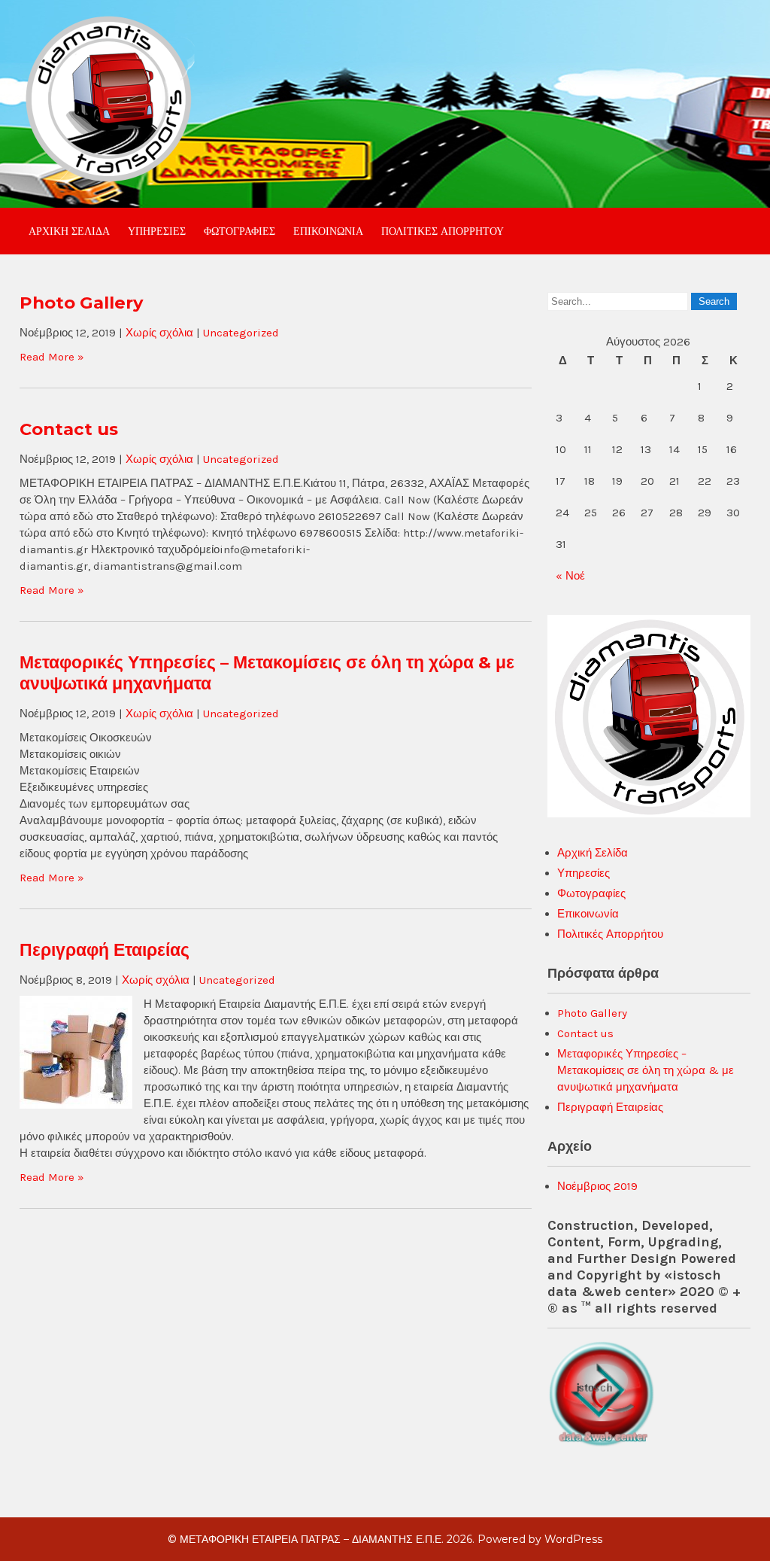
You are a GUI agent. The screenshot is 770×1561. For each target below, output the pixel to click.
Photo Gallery (81, 302)
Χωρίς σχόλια (159, 332)
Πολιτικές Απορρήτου (442, 231)
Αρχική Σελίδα (69, 231)
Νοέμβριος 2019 (597, 1186)
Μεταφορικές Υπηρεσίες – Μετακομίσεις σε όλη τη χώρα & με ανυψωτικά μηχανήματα (645, 1070)
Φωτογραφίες (239, 231)
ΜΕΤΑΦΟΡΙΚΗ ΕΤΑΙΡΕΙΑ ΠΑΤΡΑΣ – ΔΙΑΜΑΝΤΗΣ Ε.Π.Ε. (312, 1539)
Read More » (52, 357)
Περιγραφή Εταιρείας (104, 949)
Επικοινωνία (328, 231)
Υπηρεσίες (157, 231)
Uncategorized (241, 332)
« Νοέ (570, 576)
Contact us (69, 429)
